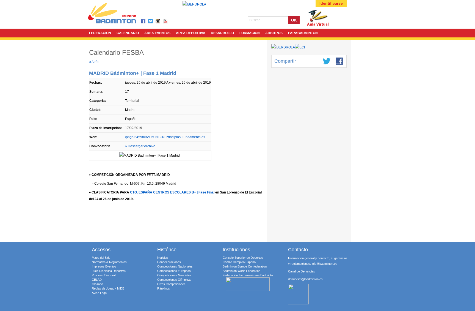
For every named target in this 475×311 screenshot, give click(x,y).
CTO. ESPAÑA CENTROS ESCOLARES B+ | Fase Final (172, 192)
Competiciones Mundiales (174, 275)
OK (294, 20)
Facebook (143, 21)
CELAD (97, 279)
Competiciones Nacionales (175, 266)
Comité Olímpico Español (239, 262)
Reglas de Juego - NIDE (108, 288)
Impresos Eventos (104, 266)
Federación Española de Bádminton (119, 14)
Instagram (158, 21)
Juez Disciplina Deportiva (109, 270)
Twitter (150, 21)
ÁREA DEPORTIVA (190, 33)
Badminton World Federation (241, 270)
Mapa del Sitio (101, 257)
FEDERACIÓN (100, 33)
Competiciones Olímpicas (174, 279)
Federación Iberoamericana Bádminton (248, 275)
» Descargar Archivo (140, 146)
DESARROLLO (222, 33)
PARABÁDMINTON (303, 33)
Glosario (97, 284)
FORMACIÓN (249, 33)
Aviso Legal (99, 292)
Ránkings (163, 288)
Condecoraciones (169, 262)
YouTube (165, 21)
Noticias (162, 257)
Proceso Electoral (103, 275)
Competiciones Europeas (174, 270)
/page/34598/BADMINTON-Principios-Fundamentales (165, 137)
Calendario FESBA (116, 52)
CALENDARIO (128, 33)
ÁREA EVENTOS (157, 33)
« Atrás (94, 62)
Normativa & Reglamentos (109, 262)
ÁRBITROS (274, 33)
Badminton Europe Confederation (245, 266)
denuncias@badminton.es (305, 279)
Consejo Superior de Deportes (243, 257)
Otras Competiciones (171, 284)
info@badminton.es (324, 263)
